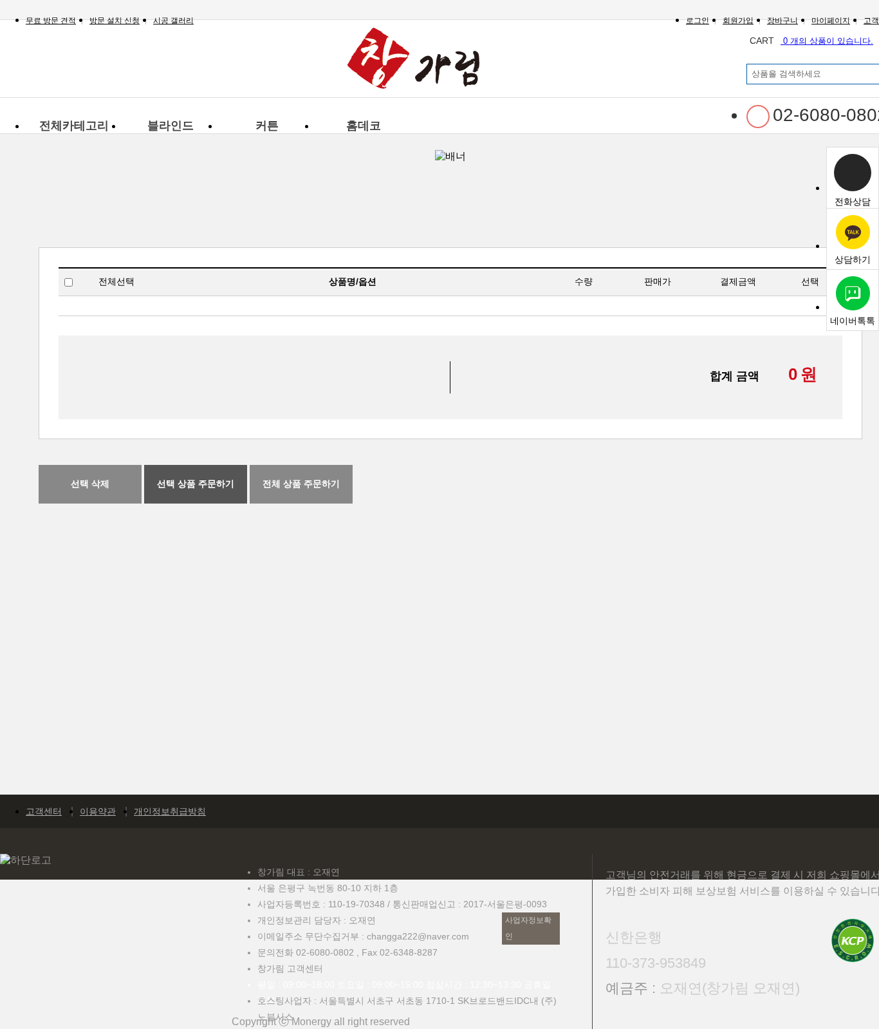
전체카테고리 (74, 125)
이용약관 (98, 811)
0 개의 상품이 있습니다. (811, 40)
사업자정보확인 (528, 928)
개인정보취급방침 (170, 811)
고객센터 (44, 811)
